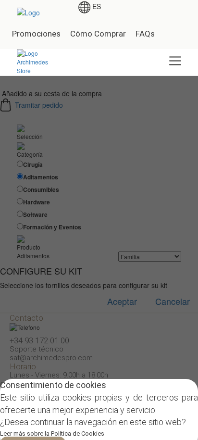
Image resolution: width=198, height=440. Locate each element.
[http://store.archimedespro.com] (39, 61)
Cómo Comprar (98, 33)
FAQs (145, 33)
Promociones (36, 33)
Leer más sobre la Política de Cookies (52, 433)
